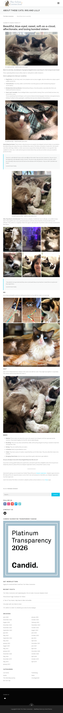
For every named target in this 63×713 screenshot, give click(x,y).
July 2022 (34, 638)
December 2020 (36, 651)
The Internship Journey (9, 678)
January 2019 (6, 664)
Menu (58, 3)
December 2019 (7, 659)
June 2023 (34, 633)
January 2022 (6, 643)
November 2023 (7, 627)
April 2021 (34, 648)
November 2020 (7, 654)
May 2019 (5, 661)
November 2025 (7, 619)
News (33, 675)
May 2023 (5, 635)
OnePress (36, 709)
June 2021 (34, 646)
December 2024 (7, 625)
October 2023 (35, 627)
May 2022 (5, 640)
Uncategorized (35, 678)
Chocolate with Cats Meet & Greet (12, 604)
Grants (5, 675)
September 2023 (7, 630)
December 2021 (36, 643)
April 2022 (34, 640)
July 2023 (5, 633)
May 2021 (5, 648)
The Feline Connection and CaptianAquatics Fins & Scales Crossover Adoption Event (25, 593)
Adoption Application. (41, 473)
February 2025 (35, 622)
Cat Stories (6, 672)
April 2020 (34, 656)
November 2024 (36, 625)
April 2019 (34, 661)
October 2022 (35, 635)
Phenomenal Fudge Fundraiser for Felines (14, 596)
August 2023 (35, 630)
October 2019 (35, 659)
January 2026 (35, 617)
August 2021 (6, 646)
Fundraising (35, 672)
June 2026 (5, 617)
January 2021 (6, 651)
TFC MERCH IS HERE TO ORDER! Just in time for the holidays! (19, 608)
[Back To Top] (31, 705)
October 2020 (35, 654)
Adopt (46, 480)
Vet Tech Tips (6, 680)
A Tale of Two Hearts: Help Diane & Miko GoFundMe (17, 600)
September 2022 (7, 638)
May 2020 (5, 656)
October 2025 (35, 619)
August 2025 (6, 622)
